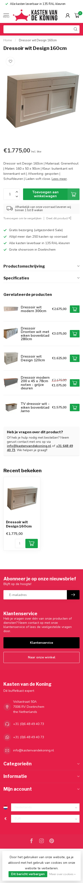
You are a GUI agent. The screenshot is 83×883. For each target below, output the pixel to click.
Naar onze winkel (41, 657)
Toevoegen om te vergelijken (22, 218)
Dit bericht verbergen (28, 874)
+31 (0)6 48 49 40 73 (28, 724)
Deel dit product (57, 218)
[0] (77, 15)
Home (7, 40)
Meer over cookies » (62, 874)
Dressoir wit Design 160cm (38, 40)
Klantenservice (41, 642)
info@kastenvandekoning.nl (29, 446)
